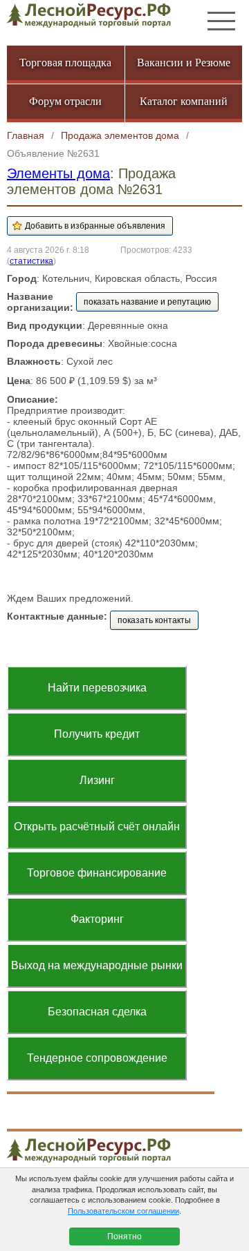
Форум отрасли (65, 101)
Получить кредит (97, 734)
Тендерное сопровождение (97, 1058)
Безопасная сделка (97, 1012)
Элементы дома (58, 173)
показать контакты (154, 620)
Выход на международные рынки (97, 965)
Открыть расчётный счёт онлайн (97, 826)
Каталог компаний (184, 101)
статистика (31, 260)
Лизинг (97, 780)
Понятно (124, 1236)
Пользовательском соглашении (123, 1211)
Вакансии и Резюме (183, 62)
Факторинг (97, 919)
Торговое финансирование (97, 873)
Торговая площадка (65, 62)
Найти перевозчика (97, 688)
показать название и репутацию (147, 302)
